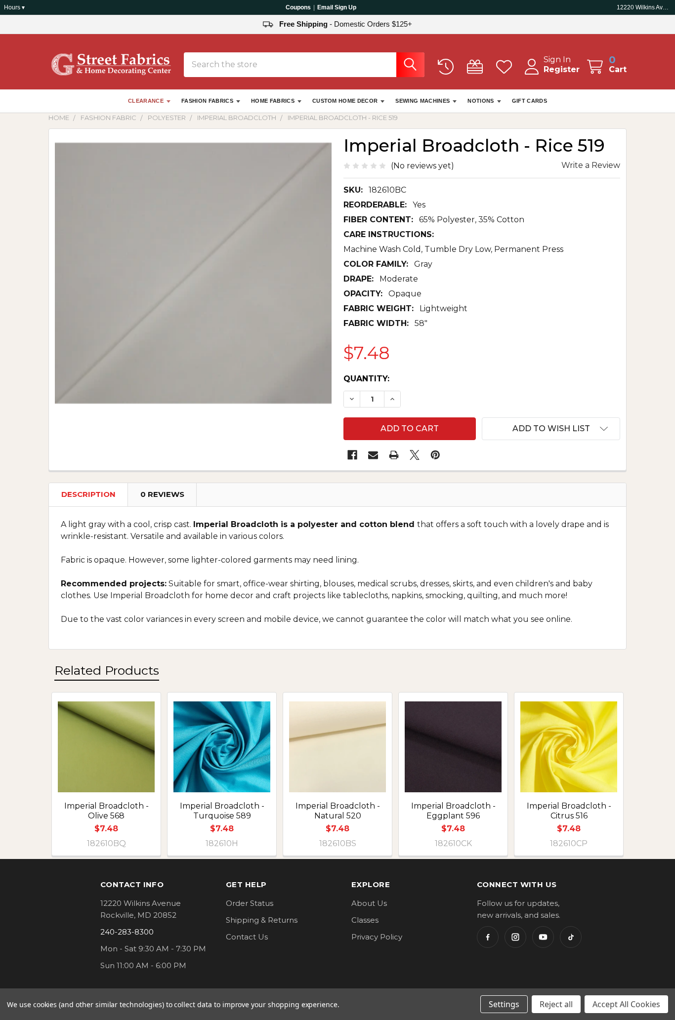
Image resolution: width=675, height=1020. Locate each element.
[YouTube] (543, 937)
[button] (551, 428)
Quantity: (366, 378)
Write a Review (590, 165)
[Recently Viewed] (448, 67)
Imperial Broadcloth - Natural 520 (337, 810)
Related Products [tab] (106, 670)
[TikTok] (571, 937)
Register (562, 69)
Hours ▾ (14, 7)
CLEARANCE (146, 101)
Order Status (249, 903)
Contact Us (247, 936)
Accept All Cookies (626, 1004)
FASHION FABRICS (207, 101)
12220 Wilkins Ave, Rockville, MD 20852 (644, 7)
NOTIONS (480, 101)
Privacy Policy (376, 936)
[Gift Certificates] (477, 67)
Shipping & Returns (261, 920)
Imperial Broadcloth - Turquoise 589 (222, 810)
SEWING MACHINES (422, 101)
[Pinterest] (435, 455)
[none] (193, 273)
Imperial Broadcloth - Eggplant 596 (453, 810)
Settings (504, 1004)
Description (88, 494)
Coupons (298, 7)
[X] (414, 455)
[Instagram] (515, 937)
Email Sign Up (336, 7)
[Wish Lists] (506, 67)
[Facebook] (352, 455)
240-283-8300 (127, 932)
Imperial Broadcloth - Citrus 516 (569, 810)
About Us (369, 903)
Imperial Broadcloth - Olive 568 (106, 810)
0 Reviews (162, 494)
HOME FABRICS (273, 101)
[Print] (394, 455)
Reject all (556, 1004)
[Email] (373, 455)
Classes (365, 920)
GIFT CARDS (529, 101)
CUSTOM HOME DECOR (345, 101)
